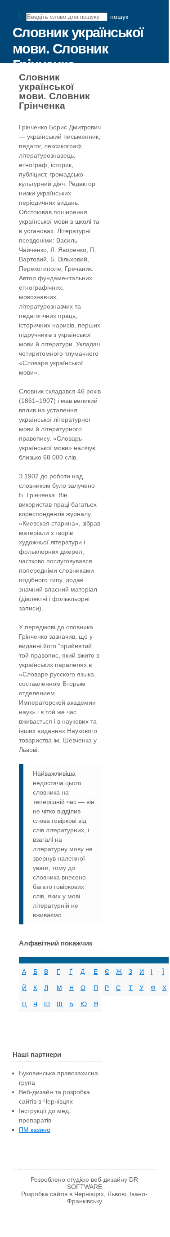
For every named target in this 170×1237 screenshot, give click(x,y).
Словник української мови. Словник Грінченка (78, 49)
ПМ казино (34, 1129)
